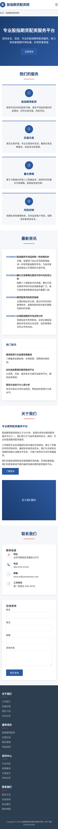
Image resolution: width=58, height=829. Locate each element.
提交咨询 (14, 673)
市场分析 (6, 778)
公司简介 (6, 701)
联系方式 (6, 795)
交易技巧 (6, 773)
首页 (2, 13)
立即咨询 (29, 52)
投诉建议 (6, 804)
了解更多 (10, 471)
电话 (8, 622)
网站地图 (6, 809)
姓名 (8, 610)
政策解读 (6, 768)
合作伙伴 (6, 716)
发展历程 (6, 706)
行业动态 (6, 763)
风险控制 (6, 747)
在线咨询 (6, 799)
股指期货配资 (8, 732)
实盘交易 (6, 737)
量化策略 (6, 742)
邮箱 (8, 635)
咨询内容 (10, 648)
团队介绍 (6, 711)
